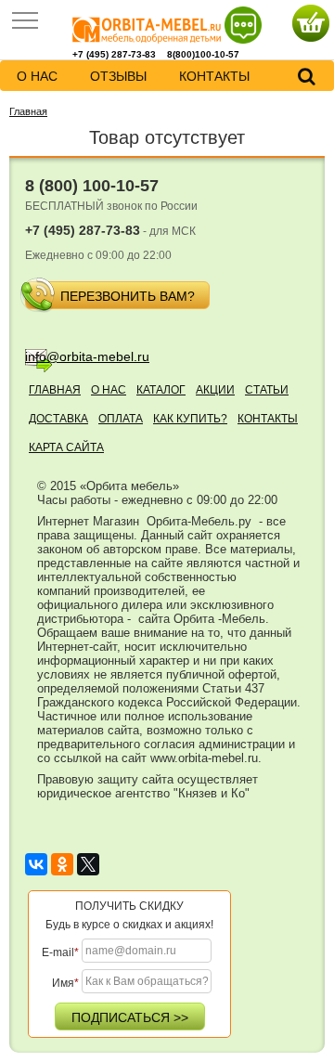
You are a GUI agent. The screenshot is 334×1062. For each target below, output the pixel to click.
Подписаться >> (129, 1017)
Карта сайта (66, 447)
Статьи (267, 389)
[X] (88, 864)
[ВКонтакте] (36, 864)
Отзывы (118, 76)
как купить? (190, 418)
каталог (161, 389)
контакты (214, 76)
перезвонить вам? (127, 296)
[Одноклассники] (62, 864)
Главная (28, 111)
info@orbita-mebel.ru (87, 356)
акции (215, 389)
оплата (120, 418)
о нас (37, 76)
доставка (58, 418)
